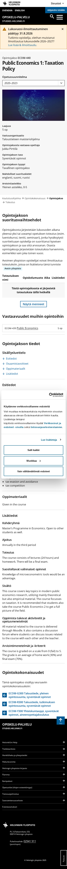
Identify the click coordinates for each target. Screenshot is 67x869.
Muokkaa (32, 460)
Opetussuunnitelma (14, 77)
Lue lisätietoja (49, 439)
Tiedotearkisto (8, 749)
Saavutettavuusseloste (12, 800)
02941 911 (30, 841)
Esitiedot (11, 358)
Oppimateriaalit (15, 368)
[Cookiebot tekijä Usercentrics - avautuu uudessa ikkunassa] (49, 395)
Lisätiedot (12, 373)
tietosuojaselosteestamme (46, 427)
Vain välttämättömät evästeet (33, 471)
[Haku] (52, 16)
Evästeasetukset (9, 806)
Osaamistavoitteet (17, 363)
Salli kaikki (33, 450)
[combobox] (33, 83)
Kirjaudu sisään (56, 10)
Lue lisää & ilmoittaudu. (22, 45)
